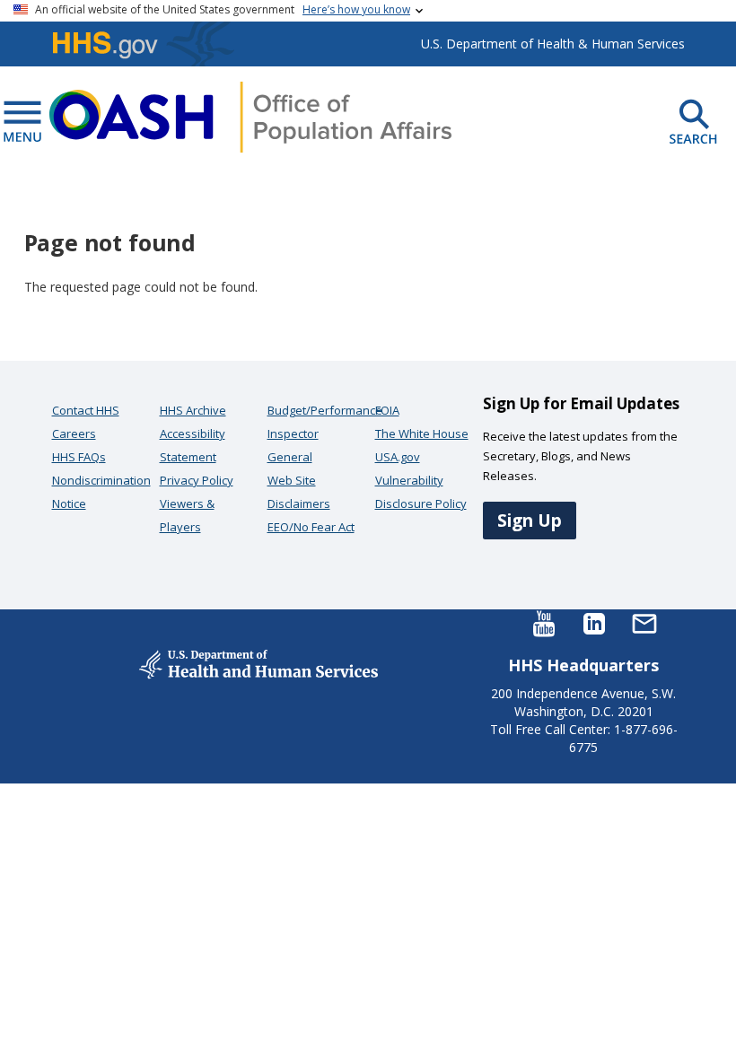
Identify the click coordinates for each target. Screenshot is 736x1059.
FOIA (387, 410)
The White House (422, 433)
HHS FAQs (79, 457)
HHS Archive (193, 410)
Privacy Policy (196, 480)
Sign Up (529, 520)
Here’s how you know (356, 9)
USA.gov (397, 457)
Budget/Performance (324, 410)
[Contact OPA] (644, 622)
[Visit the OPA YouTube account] (544, 622)
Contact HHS (85, 410)
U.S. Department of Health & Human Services (553, 43)
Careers (74, 433)
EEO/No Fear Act (311, 527)
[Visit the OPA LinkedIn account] (594, 622)
